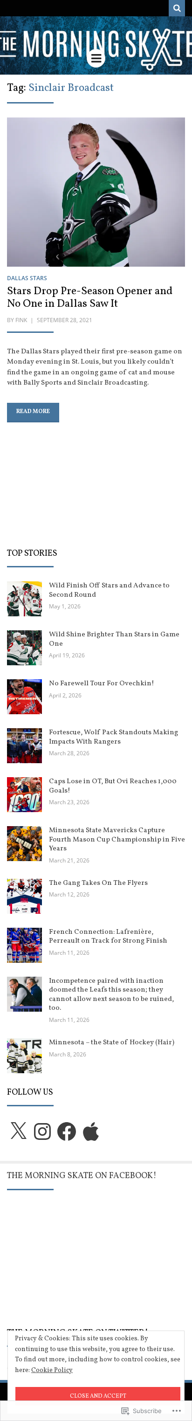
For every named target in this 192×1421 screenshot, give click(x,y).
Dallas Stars (27, 278)
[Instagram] (42, 1131)
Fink (21, 320)
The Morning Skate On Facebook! (82, 1176)
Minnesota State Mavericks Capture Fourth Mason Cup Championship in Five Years (117, 840)
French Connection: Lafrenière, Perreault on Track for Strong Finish (108, 936)
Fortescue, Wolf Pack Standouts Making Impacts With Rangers (113, 737)
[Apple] (91, 1131)
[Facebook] (66, 1131)
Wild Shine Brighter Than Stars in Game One (114, 639)
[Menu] (96, 58)
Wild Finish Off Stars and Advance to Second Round (109, 590)
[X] (18, 1131)
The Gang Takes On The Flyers (98, 883)
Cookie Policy (52, 1370)
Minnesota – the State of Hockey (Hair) (111, 1043)
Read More (33, 411)
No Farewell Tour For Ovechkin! (101, 684)
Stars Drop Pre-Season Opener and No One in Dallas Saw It (89, 298)
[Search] (177, 8)
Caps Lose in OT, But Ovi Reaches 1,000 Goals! (113, 786)
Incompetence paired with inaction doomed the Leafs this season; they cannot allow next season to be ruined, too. (111, 995)
